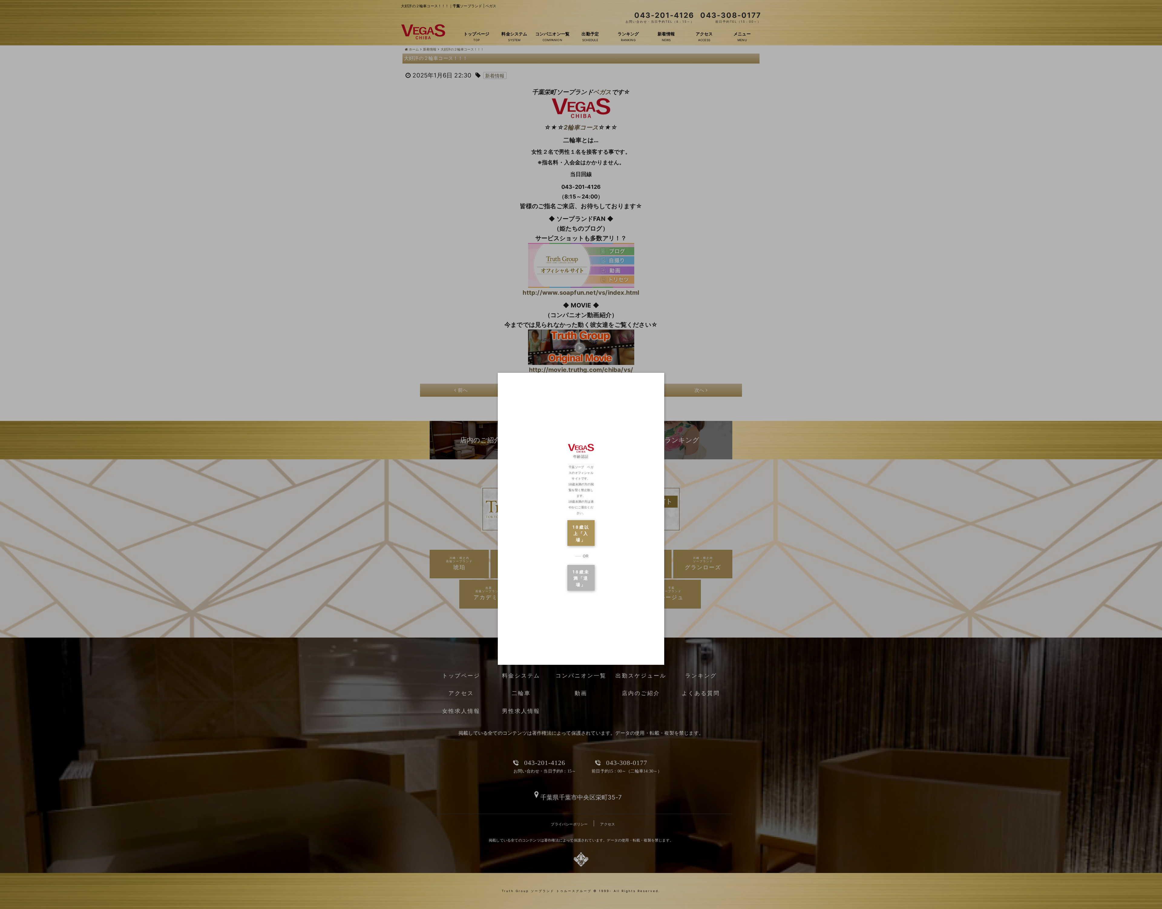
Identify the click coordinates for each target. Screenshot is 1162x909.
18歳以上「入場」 (581, 533)
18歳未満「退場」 (581, 578)
